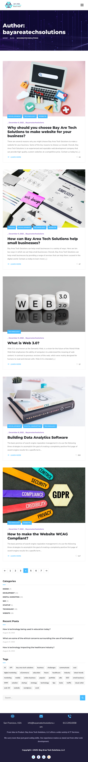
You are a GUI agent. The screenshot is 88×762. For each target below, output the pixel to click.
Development (14, 116)
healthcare (56, 673)
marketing (7, 678)
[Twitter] (33, 757)
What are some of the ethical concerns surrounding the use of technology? (38, 638)
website (17, 688)
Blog (12, 38)
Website (42, 116)
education (36, 673)
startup (24, 683)
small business (78, 678)
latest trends (78, 673)
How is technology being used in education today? (27, 629)
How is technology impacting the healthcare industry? (28, 647)
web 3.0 (7, 688)
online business (30, 678)
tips (54, 683)
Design (11, 227)
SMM (6, 683)
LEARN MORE (15, 157)
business (40, 668)
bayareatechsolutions (35, 123)
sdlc (60, 678)
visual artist (79, 683)
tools (61, 683)
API (11, 668)
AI (5, 668)
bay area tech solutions (24, 668)
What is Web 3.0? (23, 343)
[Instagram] (49, 757)
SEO (4, 601)
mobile (17, 678)
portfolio (52, 678)
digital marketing (10, 673)
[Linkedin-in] (43, 757)
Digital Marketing (32, 426)
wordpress (27, 688)
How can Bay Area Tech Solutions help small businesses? (42, 241)
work (37, 688)
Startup (6, 605)
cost (74, 668)
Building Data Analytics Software (37, 437)
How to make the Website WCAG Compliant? (37, 536)
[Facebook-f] (38, 757)
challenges (52, 668)
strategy (34, 683)
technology (45, 683)
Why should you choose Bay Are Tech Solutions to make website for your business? (42, 132)
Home (5, 38)
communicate (64, 668)
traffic (69, 683)
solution (15, 683)
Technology (30, 116)
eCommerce (24, 673)
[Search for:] (44, 698)
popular (42, 678)
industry (67, 673)
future (46, 673)
